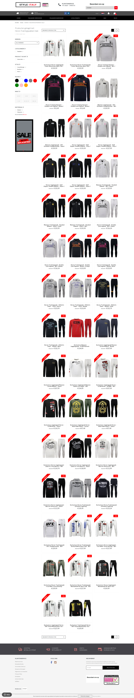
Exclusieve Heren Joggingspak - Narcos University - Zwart (54, 505)
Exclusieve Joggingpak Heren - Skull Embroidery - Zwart (106, 425)
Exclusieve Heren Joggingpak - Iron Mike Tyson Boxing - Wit (106, 545)
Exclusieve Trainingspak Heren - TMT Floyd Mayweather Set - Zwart (80, 625)
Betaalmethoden (19, 664)
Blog (115, 18)
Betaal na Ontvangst (20, 669)
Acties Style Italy (19, 679)
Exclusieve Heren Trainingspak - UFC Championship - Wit (54, 545)
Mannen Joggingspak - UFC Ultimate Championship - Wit (106, 105)
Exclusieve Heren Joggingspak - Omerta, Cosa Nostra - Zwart (80, 465)
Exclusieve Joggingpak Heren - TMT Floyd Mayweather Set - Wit (54, 625)
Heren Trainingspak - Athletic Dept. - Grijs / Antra (54, 305)
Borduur (20, 69)
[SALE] (27, 135)
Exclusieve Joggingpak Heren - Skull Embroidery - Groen (80, 425)
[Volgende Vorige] (117, 30)
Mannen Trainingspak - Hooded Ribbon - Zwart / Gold (54, 225)
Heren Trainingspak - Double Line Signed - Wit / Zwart (106, 225)
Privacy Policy (18, 674)
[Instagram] (55, 663)
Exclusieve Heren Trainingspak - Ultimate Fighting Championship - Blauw (106, 505)
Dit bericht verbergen (85, 696)
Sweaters (20, 51)
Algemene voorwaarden (21, 671)
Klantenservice (19, 661)
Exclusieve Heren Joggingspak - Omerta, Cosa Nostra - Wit (54, 465)
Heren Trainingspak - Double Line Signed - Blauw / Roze (106, 265)
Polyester (20, 112)
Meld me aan (111, 667)
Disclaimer (17, 676)
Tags (21, 22)
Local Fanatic (75, 18)
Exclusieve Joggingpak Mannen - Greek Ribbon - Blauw (106, 345)
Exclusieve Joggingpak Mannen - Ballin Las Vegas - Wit (80, 385)
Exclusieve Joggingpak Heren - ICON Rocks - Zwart (54, 425)
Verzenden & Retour (20, 666)
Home (18, 18)
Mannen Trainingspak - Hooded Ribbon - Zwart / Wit (80, 225)
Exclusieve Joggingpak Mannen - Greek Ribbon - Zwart (54, 385)
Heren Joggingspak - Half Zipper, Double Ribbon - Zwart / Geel (54, 185)
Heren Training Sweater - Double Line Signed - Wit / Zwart (106, 65)
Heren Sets (21, 59)
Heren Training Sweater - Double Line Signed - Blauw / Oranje (80, 105)
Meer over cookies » (97, 696)
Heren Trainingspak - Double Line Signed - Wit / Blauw (54, 265)
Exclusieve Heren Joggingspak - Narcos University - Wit (106, 465)
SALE (105, 18)
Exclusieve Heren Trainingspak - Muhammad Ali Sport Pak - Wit (80, 585)
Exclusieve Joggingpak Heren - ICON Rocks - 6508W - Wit (106, 385)
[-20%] (106, 128)
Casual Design (21, 67)
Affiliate (17, 681)
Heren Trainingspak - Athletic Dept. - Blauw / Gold (106, 305)
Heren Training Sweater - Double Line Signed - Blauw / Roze (54, 105)
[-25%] (106, 168)
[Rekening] (108, 13)
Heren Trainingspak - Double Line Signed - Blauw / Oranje (80, 265)
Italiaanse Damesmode (56, 18)
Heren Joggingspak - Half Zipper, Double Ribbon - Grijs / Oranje (80, 145)
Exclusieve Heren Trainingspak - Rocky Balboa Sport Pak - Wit (80, 545)
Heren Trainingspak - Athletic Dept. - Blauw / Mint (54, 345)
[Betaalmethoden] (25, 688)
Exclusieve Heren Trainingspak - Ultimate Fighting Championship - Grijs (80, 505)
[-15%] (80, 128)
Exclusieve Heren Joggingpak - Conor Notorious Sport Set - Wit (54, 65)
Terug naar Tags (20, 34)
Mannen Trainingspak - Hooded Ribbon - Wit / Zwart (106, 185)
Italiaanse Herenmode (35, 18)
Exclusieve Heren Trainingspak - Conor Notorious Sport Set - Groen (80, 65)
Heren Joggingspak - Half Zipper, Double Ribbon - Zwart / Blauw (80, 185)
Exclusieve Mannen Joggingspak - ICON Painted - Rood (80, 345)
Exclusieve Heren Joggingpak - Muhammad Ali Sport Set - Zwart (106, 585)
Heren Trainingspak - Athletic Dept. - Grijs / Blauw (80, 305)
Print (19, 71)
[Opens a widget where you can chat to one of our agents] (7, 695)
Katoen (20, 110)
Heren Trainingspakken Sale (34, 22)
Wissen (25, 114)
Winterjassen (92, 18)
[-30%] (106, 48)
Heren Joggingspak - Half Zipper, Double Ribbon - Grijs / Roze (106, 145)
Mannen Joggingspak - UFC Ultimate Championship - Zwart (54, 145)
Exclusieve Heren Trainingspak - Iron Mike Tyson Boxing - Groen (54, 585)
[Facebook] (51, 663)
